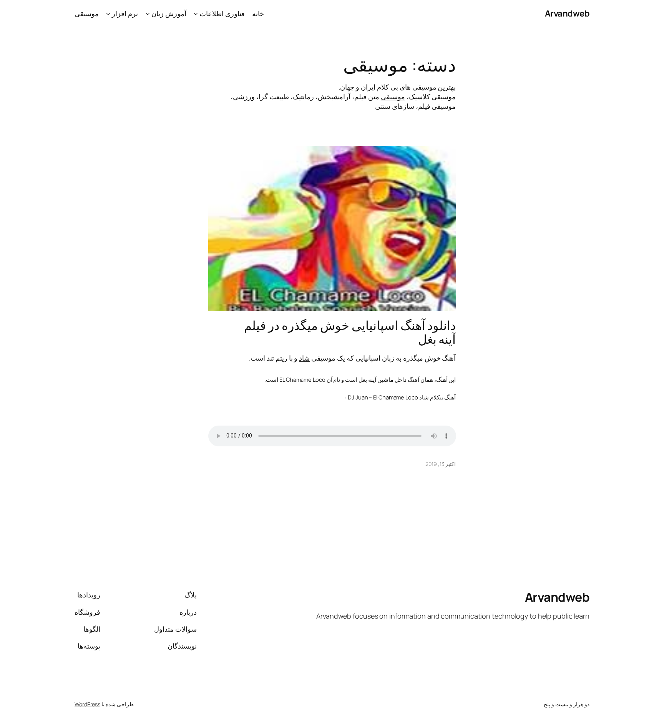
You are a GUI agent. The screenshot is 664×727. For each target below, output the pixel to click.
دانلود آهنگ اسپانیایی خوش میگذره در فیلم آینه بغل (350, 332)
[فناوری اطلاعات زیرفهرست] (196, 14)
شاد (304, 358)
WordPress (87, 704)
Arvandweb (567, 13)
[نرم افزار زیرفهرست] (108, 14)
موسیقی (393, 96)
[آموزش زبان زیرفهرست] (148, 14)
